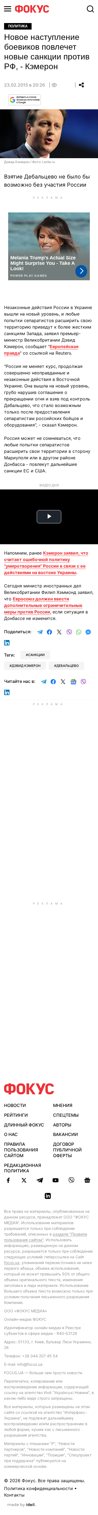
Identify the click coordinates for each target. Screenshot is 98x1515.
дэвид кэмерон (26, 666)
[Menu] (7, 8)
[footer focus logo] (29, 1088)
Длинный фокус (24, 1125)
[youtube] (55, 1180)
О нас (11, 1134)
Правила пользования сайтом (21, 1149)
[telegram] (39, 1180)
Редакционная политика (22, 1168)
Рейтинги (16, 1115)
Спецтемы (66, 1115)
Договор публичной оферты (67, 1149)
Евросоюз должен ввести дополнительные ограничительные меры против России (43, 605)
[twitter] (23, 1180)
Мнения (62, 1105)
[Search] (90, 9)
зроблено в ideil (21, 1505)
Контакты (14, 1495)
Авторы (62, 1125)
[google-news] (87, 1180)
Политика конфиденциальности (38, 1488)
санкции (36, 655)
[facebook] (8, 1180)
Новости (15, 1105)
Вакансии (65, 1134)
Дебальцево (67, 666)
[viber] (71, 1180)
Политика (17, 26)
